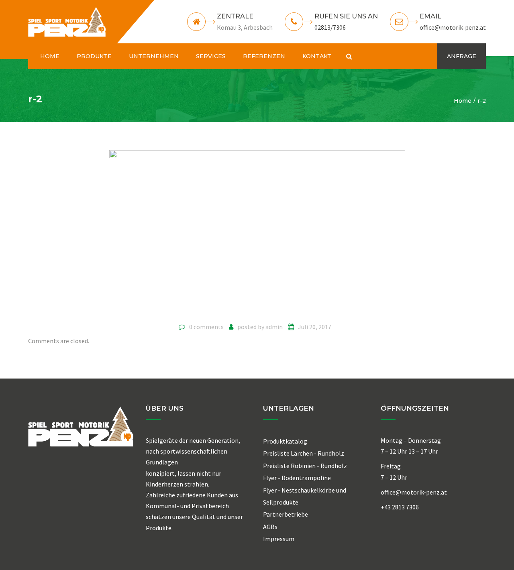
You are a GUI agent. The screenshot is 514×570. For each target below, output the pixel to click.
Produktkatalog (285, 441)
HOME (49, 56)
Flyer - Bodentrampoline (297, 478)
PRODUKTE (94, 56)
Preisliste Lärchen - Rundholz (303, 453)
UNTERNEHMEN (154, 56)
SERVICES (211, 56)
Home (462, 100)
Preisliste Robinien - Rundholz (305, 466)
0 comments (206, 327)
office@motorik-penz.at (453, 27)
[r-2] (257, 233)
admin (274, 327)
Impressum (278, 539)
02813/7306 (330, 27)
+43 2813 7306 (400, 507)
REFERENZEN (264, 56)
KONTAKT (317, 56)
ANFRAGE (461, 56)
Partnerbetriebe (285, 514)
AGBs (270, 527)
